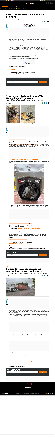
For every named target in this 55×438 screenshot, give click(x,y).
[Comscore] (50, 393)
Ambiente (23, 66)
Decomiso (20, 248)
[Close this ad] (54, 434)
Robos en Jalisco (22, 366)
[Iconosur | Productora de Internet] (3, 393)
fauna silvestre (25, 248)
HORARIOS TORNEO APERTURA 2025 (9, 8)
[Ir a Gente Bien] (12, 0)
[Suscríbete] (50, 0)
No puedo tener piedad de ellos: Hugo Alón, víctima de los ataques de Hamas (23, 72)
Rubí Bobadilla (8, 102)
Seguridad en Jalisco (12, 366)
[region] (27, 436)
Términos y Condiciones (17, 374)
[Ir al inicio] (11, 3)
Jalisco (7, 93)
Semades (20, 66)
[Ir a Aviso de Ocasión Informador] (3, 0)
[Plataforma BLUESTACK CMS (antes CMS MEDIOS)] (6, 393)
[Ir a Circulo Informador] (7, 0)
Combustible (17, 366)
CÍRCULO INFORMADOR (21, 8)
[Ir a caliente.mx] (41, 0)
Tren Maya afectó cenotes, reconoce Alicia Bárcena (19, 73)
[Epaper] (45, 0)
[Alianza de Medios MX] (46, 393)
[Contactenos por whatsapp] (52, 3)
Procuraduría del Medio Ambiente (13, 66)
